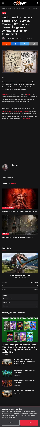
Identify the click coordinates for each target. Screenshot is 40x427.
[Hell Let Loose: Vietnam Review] (7, 393)
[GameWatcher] (20, 3)
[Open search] (37, 3)
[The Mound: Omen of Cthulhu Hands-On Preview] (20, 198)
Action (36, 289)
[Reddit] (6, 43)
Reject (10, 422)
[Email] (33, 43)
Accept (29, 422)
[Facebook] (15, 43)
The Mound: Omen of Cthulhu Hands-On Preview (19, 211)
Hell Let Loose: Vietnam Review (24, 390)
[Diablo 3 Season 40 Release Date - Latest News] (7, 383)
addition (28, 94)
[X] (24, 43)
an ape (15, 82)
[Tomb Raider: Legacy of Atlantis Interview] (20, 225)
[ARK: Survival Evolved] (20, 263)
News (4, 13)
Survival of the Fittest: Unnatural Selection (15, 111)
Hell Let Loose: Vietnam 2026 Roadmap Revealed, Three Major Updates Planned (24, 361)
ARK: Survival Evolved (20, 276)
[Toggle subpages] (36, 306)
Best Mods (6, 302)
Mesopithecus (6, 94)
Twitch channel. (26, 118)
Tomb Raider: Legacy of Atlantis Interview (17, 237)
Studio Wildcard (16, 278)
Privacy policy (11, 417)
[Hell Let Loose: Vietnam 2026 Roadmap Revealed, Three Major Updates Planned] (7, 362)
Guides (5, 306)
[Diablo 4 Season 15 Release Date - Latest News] (7, 373)
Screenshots (7, 299)
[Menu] (3, 3)
